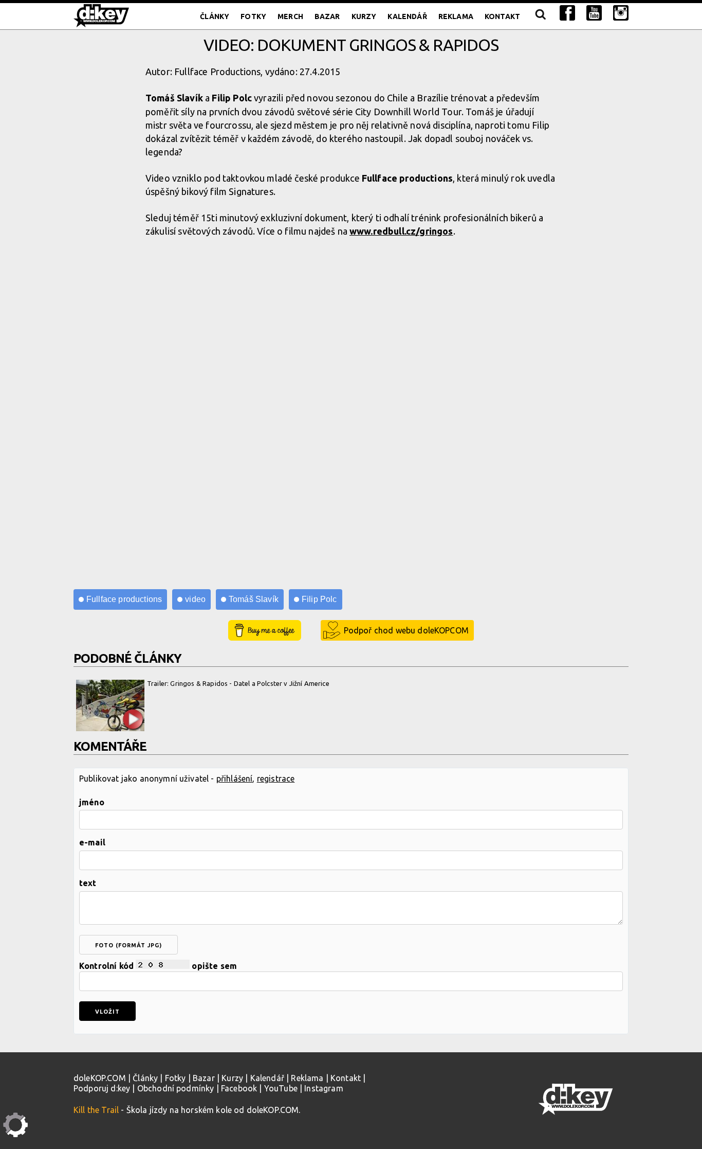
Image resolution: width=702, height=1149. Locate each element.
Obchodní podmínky (175, 1088)
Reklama (455, 16)
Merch (290, 16)
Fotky (253, 16)
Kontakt (502, 16)
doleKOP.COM (99, 1078)
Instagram (323, 1088)
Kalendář (407, 16)
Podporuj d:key (101, 1088)
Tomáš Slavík (254, 599)
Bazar (327, 16)
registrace (276, 778)
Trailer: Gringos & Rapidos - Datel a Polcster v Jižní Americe (238, 683)
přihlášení (234, 778)
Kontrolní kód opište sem (158, 965)
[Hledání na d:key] (539, 16)
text (88, 883)
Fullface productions (124, 599)
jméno (91, 802)
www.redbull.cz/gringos (401, 231)
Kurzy (364, 16)
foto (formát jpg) (128, 945)
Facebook (239, 1088)
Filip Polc (319, 599)
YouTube (281, 1088)
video (195, 599)
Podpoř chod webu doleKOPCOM (406, 630)
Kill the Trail (96, 1110)
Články (214, 16)
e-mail (92, 842)
